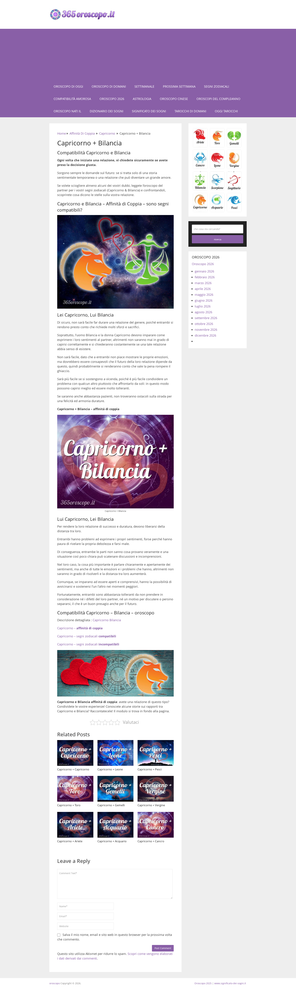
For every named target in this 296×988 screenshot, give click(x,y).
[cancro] (200, 167)
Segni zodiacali (216, 86)
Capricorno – (80, 628)
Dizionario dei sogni (106, 111)
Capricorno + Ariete (69, 841)
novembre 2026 (206, 330)
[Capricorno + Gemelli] (115, 789)
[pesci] (234, 211)
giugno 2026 (203, 300)
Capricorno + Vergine (151, 805)
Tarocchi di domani (190, 111)
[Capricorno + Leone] (115, 753)
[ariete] (200, 146)
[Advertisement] (148, 55)
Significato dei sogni (149, 111)
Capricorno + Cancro (151, 841)
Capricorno (101, 620)
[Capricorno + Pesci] (156, 753)
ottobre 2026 (204, 324)
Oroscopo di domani (109, 86)
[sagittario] (234, 189)
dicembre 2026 (205, 335)
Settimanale (144, 86)
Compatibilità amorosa (72, 99)
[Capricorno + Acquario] (115, 825)
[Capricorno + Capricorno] (75, 753)
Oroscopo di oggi (68, 86)
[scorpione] (217, 189)
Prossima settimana (179, 86)
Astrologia (142, 99)
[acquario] (217, 211)
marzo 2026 (203, 283)
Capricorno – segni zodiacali (86, 636)
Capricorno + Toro (69, 805)
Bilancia (115, 620)
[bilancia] (200, 189)
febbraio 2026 (205, 277)
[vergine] (234, 167)
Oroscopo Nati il (67, 111)
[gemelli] (234, 146)
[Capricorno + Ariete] (75, 825)
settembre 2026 (206, 318)
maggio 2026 (204, 295)
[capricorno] (200, 211)
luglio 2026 (203, 306)
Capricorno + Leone (110, 769)
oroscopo (54, 983)
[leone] (217, 167)
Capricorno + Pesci (150, 769)
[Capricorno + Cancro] (156, 825)
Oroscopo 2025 (203, 983)
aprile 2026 (203, 289)
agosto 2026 (203, 312)
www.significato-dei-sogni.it (230, 983)
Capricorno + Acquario (112, 841)
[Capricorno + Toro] (75, 789)
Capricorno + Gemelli (111, 805)
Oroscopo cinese (174, 99)
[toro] (217, 146)
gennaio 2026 (204, 271)
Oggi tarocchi (226, 111)
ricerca (217, 239)
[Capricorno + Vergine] (156, 789)
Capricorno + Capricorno (73, 769)
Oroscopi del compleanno (218, 99)
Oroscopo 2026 (112, 99)
